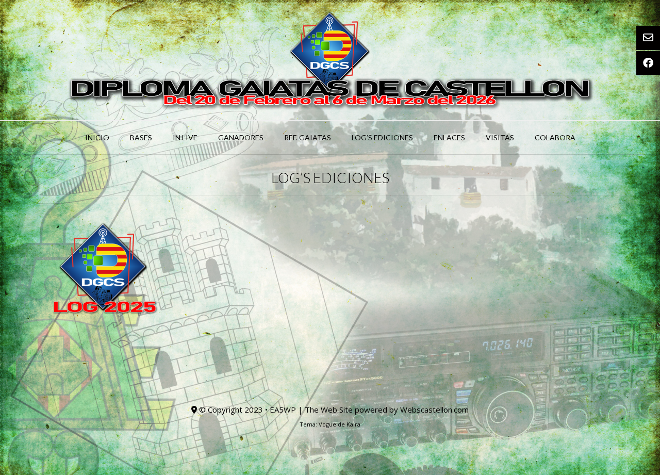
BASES (141, 137)
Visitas (500, 137)
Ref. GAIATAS (307, 137)
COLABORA (555, 137)
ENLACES (449, 137)
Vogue (327, 424)
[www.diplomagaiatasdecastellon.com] (330, 60)
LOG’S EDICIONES (382, 137)
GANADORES (240, 137)
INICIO (97, 137)
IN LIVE (185, 137)
